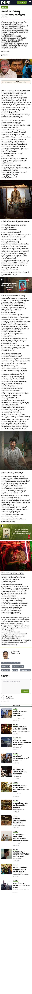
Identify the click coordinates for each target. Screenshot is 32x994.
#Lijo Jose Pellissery (17, 666)
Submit (25, 691)
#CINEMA (15, 670)
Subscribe (21, 2)
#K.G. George (6, 670)
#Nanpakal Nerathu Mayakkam (11, 663)
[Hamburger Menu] (30, 2)
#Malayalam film (25, 670)
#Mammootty (6, 666)
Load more (16, 705)
